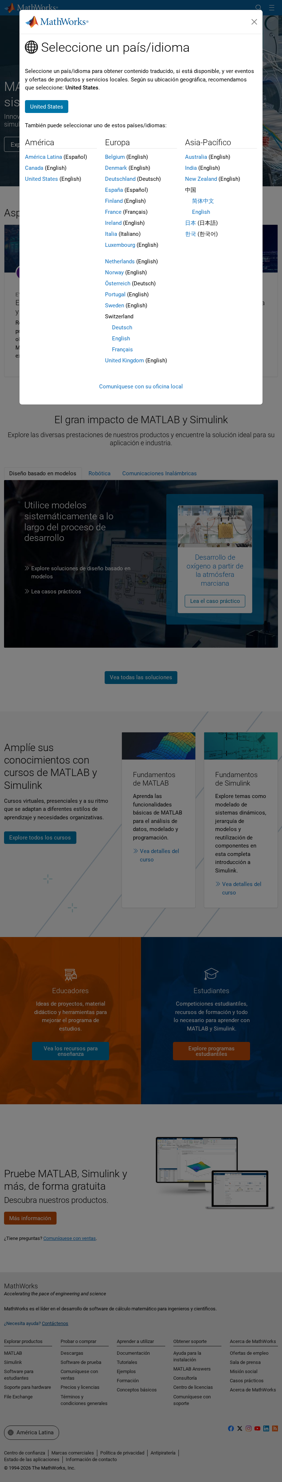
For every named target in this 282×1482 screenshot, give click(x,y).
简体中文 (203, 201)
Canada (34, 168)
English (121, 338)
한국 (190, 234)
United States (41, 179)
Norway (114, 272)
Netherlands (120, 261)
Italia (111, 234)
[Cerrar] (254, 22)
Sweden (114, 305)
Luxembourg (120, 245)
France (113, 212)
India (191, 168)
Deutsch (122, 327)
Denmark (116, 168)
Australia (196, 157)
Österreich (117, 283)
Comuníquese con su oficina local (141, 386)
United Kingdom (124, 360)
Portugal (115, 294)
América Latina (43, 157)
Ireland (113, 223)
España (114, 190)
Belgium (115, 157)
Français (122, 349)
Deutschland (120, 179)
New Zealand (201, 179)
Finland (114, 201)
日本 (190, 223)
